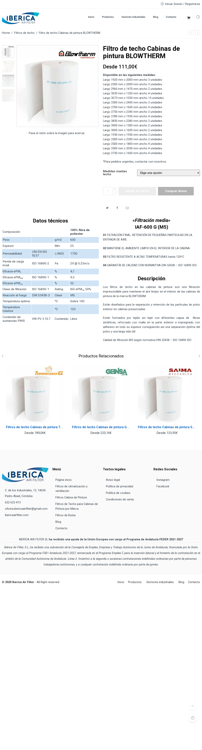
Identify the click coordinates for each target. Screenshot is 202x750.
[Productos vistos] (192, 717)
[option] (8, 51)
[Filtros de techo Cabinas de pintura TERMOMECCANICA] (191, 32)
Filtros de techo (24, 33)
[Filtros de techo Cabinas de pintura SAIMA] (167, 394)
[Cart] (188, 18)
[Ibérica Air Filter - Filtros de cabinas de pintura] (20, 18)
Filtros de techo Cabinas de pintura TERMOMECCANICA (35, 427)
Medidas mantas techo (115, 173)
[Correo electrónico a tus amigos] (127, 208)
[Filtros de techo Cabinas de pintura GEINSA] (101, 394)
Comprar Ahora (176, 191)
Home (6, 33)
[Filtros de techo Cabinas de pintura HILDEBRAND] (197, 32)
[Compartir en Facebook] (117, 208)
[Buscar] (198, 18)
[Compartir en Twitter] (107, 208)
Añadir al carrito (137, 191)
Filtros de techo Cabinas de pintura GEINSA (101, 427)
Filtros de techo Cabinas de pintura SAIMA (167, 427)
